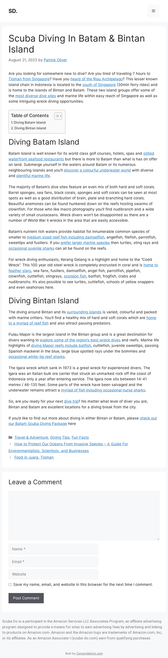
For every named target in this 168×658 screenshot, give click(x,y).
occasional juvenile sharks (31, 248)
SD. (13, 11)
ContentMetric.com (89, 653)
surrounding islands (84, 312)
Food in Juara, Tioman (34, 457)
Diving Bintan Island (30, 128)
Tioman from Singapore (29, 79)
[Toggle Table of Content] (56, 116)
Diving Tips (60, 437)
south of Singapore (99, 84)
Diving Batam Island (30, 122)
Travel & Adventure (31, 437)
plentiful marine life (33, 176)
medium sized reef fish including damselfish (65, 237)
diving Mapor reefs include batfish (61, 345)
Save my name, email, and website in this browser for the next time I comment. (83, 584)
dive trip (71, 401)
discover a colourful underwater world (97, 170)
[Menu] (153, 11)
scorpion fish (75, 276)
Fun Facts (80, 437)
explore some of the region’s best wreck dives (80, 340)
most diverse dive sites (35, 96)
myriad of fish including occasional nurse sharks (103, 390)
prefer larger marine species (85, 242)
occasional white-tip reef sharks (37, 356)
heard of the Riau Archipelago (96, 79)
